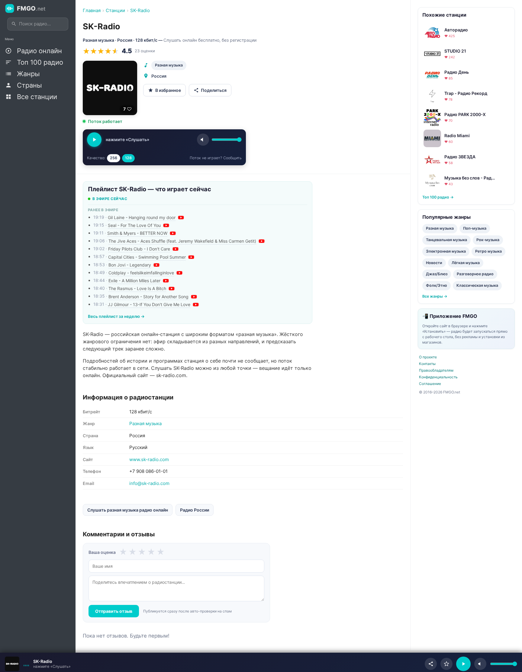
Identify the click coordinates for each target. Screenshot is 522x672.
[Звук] (203, 140)
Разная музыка (169, 65)
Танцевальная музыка (446, 239)
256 (113, 158)
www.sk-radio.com (149, 459)
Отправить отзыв (113, 611)
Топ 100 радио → (438, 197)
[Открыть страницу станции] (12, 664)
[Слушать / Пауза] (94, 139)
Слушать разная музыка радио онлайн (127, 509)
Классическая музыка (477, 285)
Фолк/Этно (436, 285)
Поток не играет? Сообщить (216, 158)
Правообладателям (436, 370)
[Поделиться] (431, 664)
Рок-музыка (487, 239)
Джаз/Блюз (436, 274)
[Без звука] (480, 664)
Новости (434, 262)
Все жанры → (434, 296)
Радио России (194, 509)
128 (128, 158)
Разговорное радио (475, 274)
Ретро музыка (488, 251)
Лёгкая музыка (466, 262)
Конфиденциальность (438, 377)
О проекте (428, 357)
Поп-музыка (474, 228)
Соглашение (430, 383)
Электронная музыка (446, 251)
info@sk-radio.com (149, 483)
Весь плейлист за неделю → (116, 316)
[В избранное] (446, 664)
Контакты (427, 363)
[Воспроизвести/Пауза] (463, 664)
